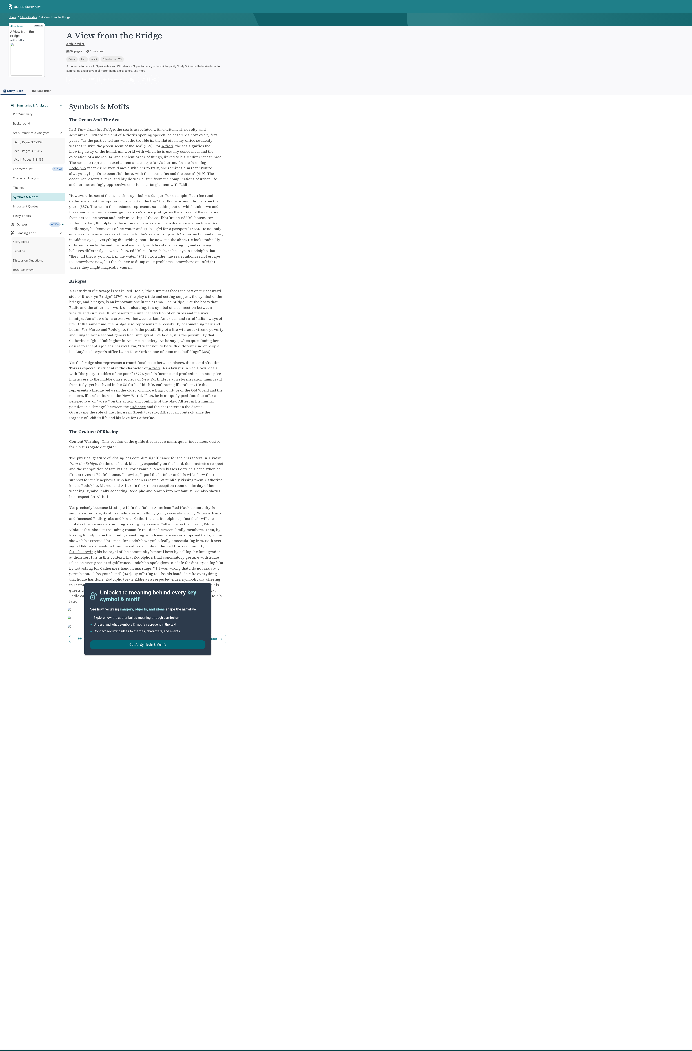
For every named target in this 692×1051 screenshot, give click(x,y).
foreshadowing (82, 551)
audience (138, 406)
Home (12, 17)
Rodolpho (77, 168)
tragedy (151, 412)
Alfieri (167, 146)
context (117, 557)
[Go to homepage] (25, 6)
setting (169, 296)
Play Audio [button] (114, 79)
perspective (79, 401)
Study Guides (28, 17)
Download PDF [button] (84, 79)
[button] (131, 79)
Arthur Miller (75, 44)
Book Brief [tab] (43, 91)
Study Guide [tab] (15, 91)
